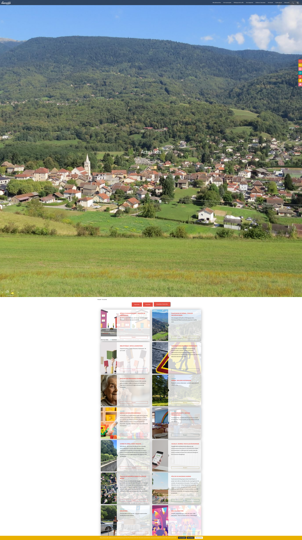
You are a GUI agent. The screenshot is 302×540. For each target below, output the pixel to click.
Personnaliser (199, 538)
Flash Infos (136, 304)
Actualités (147, 304)
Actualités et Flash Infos (162, 304)
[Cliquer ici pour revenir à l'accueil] (6, 2)
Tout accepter (182, 538)
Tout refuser (190, 538)
